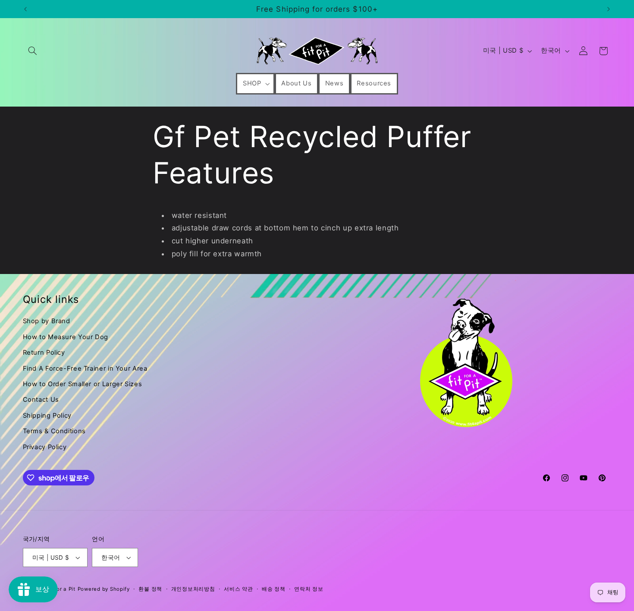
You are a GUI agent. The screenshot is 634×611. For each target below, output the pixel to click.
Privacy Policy (45, 447)
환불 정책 (150, 589)
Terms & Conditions (54, 431)
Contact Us (41, 399)
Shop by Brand (46, 321)
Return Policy (44, 352)
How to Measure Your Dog (66, 337)
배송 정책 (274, 589)
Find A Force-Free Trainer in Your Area (85, 368)
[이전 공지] (25, 9)
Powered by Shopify (104, 589)
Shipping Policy (47, 415)
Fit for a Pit (60, 589)
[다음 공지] (608, 9)
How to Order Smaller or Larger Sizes (82, 384)
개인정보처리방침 (193, 589)
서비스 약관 (238, 589)
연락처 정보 (308, 589)
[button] (33, 51)
